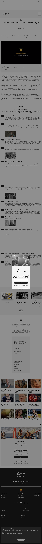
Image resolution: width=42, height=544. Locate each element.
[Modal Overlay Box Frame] (21, 272)
